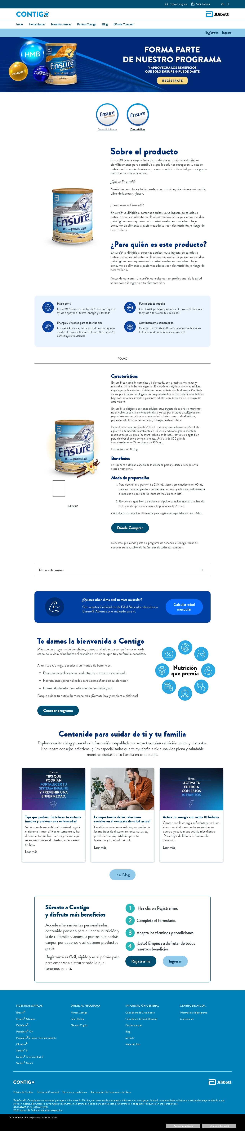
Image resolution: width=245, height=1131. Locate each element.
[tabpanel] (122, 458)
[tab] (122, 359)
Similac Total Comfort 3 (29, 1057)
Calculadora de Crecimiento (140, 1013)
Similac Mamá (24, 1063)
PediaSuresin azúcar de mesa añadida (36, 1038)
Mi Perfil (129, 1038)
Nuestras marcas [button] (61, 24)
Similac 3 (21, 1051)
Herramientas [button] (37, 24)
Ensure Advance (25, 1019)
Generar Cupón (79, 1025)
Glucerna (22, 1044)
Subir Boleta (77, 1019)
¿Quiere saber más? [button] (219, 1125)
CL (223, 4)
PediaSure (22, 1025)
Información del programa (193, 1013)
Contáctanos (187, 1019)
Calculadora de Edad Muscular (141, 1019)
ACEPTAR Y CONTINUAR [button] (183, 1125)
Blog (127, 1032)
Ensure (20, 1013)
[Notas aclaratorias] (202, 570)
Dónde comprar (133, 1025)
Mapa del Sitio (132, 1044)
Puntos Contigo (79, 1013)
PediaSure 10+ (24, 1032)
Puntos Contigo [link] (86, 24)
